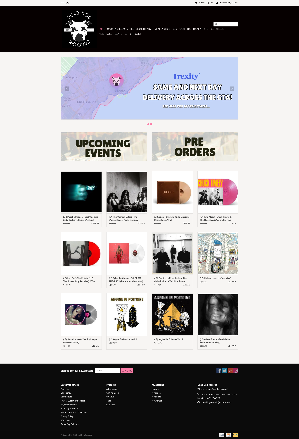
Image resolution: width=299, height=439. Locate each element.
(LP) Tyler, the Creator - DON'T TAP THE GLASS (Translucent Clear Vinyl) (126, 280)
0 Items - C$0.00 (206, 3)
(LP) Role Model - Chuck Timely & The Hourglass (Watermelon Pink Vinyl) (216, 218)
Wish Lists (65, 420)
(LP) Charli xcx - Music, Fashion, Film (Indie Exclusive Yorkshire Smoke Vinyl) (170, 280)
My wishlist (157, 400)
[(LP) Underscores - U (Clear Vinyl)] (217, 253)
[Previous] (67, 88)
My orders (156, 392)
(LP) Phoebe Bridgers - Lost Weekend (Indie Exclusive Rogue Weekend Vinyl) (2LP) (80, 218)
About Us (65, 389)
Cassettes (185, 29)
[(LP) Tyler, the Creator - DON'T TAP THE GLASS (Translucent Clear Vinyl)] (126, 253)
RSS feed (110, 404)
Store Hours (66, 396)
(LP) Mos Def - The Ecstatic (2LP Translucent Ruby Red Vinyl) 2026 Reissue (79, 280)
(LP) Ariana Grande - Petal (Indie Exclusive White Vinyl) (215, 341)
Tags (108, 400)
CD (126, 34)
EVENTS (118, 34)
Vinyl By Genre (162, 29)
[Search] (216, 24)
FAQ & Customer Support (73, 400)
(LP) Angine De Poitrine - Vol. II (168, 339)
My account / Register (229, 3)
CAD (67, 3)
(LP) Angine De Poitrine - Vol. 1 (123, 339)
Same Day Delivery (70, 424)
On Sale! (110, 396)
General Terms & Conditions (74, 412)
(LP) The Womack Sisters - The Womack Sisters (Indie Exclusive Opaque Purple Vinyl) (123, 218)
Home (102, 29)
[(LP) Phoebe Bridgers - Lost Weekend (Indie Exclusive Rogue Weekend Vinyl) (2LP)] (81, 192)
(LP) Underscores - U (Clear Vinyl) (215, 278)
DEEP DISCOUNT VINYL (141, 29)
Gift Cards (135, 34)
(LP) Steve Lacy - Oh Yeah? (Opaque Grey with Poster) (80, 341)
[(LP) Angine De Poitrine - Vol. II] (172, 314)
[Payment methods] (221, 435)
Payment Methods (69, 404)
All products (112, 389)
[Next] (232, 88)
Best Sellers (217, 29)
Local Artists (200, 29)
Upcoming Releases (117, 29)
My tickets (156, 396)
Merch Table (105, 34)
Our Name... (66, 392)
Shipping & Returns (70, 408)
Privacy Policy (67, 416)
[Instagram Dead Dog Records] (235, 370)
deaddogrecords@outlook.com (216, 402)
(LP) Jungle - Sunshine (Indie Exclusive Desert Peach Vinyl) (172, 218)
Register (155, 389)
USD (63, 3)
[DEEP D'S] (149, 88)
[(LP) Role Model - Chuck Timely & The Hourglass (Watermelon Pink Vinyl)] (217, 192)
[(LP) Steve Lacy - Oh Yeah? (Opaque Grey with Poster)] (81, 314)
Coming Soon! (112, 392)
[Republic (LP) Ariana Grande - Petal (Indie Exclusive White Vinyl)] (217, 314)
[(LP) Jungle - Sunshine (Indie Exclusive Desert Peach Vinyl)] (172, 192)
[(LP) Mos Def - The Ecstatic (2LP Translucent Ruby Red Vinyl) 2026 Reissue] (81, 253)
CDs (175, 29)
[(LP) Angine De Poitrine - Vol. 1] (126, 314)
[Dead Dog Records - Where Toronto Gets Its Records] (79, 29)
